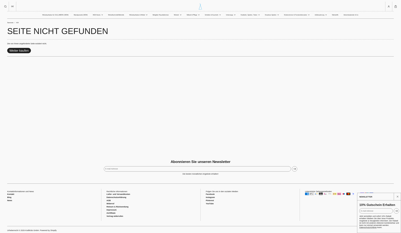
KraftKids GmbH (32, 230)
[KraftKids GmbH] (200, 6)
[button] (5, 6)
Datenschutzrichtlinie (368, 227)
